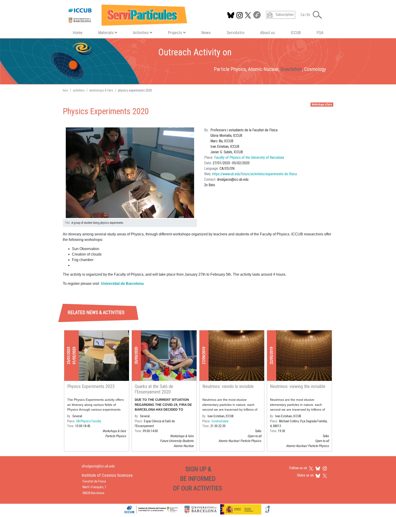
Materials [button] (106, 32)
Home (77, 32)
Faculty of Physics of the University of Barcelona (249, 157)
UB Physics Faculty (88, 421)
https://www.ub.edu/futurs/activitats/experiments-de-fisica (254, 174)
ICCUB (296, 32)
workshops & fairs (101, 90)
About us (267, 32)
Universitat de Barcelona (122, 283)
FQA (320, 32)
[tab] (108, 292)
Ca (302, 15)
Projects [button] (175, 32)
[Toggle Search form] (317, 15)
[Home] (126, 14)
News (206, 32)
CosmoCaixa (220, 421)
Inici (65, 90)
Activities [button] (141, 32)
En (308, 15)
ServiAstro (235, 32)
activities (79, 90)
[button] (130, 173)
